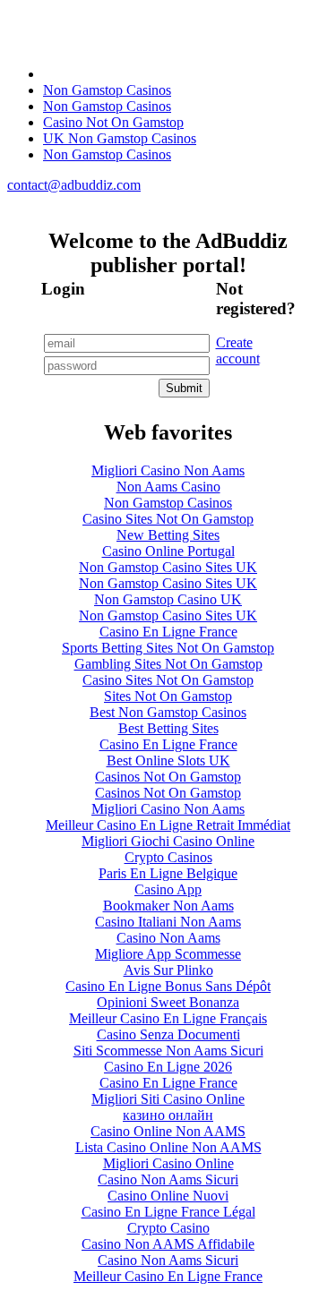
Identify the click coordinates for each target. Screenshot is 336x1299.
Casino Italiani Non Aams (168, 921)
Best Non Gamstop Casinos (168, 712)
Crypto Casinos (168, 857)
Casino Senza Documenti (168, 1034)
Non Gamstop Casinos (107, 90)
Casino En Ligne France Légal (168, 1211)
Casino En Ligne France (168, 631)
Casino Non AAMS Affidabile (168, 1244)
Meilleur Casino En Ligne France (168, 1276)
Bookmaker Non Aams (168, 905)
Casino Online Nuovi (168, 1195)
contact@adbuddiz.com (74, 184)
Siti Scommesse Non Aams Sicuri (168, 1050)
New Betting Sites (168, 535)
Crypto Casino (168, 1227)
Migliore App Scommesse (168, 953)
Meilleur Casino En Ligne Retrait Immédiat (168, 825)
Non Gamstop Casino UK (168, 599)
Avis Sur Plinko (168, 970)
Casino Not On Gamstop (113, 122)
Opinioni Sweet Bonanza (168, 1002)
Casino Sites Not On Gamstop (168, 518)
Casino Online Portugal (168, 551)
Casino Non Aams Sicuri (168, 1179)
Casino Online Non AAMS (168, 1131)
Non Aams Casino (168, 486)
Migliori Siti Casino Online (168, 1099)
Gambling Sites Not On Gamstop (168, 663)
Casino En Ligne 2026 (168, 1066)
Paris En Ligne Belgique (168, 873)
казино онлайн (168, 1115)
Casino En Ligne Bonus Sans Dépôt (168, 986)
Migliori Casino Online (168, 1163)
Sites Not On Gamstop (168, 696)
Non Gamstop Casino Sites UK (168, 567)
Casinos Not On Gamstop (168, 776)
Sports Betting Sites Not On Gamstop (168, 647)
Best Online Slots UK (168, 760)
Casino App (168, 889)
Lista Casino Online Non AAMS (168, 1147)
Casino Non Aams (168, 937)
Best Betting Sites (168, 728)
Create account (238, 350)
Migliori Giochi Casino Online (168, 841)
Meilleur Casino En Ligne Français (168, 1018)
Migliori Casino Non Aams (168, 470)
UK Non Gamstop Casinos (119, 138)
